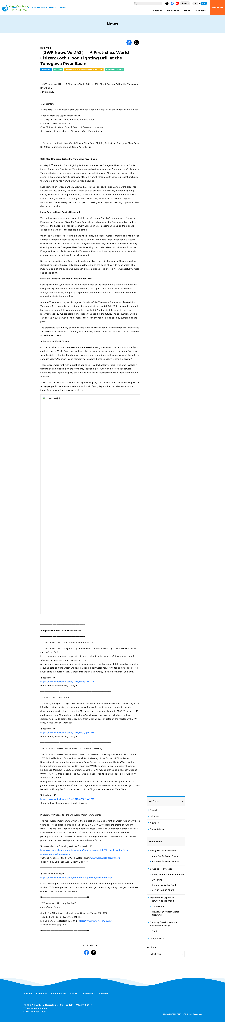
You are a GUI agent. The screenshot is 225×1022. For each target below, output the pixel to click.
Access (104, 993)
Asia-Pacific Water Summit (166, 861)
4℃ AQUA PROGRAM (114, 69)
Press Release (157, 829)
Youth (155, 931)
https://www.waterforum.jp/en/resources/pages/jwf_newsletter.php (76, 877)
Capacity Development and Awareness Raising (164, 924)
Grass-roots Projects (161, 869)
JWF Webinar (159, 906)
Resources (89, 993)
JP (195, 3)
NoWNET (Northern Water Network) (165, 913)
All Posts (154, 801)
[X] (166, 3)
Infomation (155, 816)
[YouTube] (177, 3)
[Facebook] (172, 3)
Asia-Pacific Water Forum (165, 856)
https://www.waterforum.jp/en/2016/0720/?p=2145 (67, 681)
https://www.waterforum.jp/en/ (95, 921)
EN (203, 3)
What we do (59, 993)
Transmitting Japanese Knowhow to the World (83, 69)
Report (153, 810)
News (74, 993)
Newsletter (46, 69)
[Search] (135, 3)
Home (29, 993)
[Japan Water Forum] (15, 7)
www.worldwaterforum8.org (105, 858)
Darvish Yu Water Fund (164, 885)
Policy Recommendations (163, 850)
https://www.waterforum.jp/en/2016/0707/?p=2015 (67, 732)
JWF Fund (58, 69)
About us (42, 993)
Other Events (157, 938)
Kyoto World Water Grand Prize (168, 874)
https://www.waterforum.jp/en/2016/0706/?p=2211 (67, 799)
